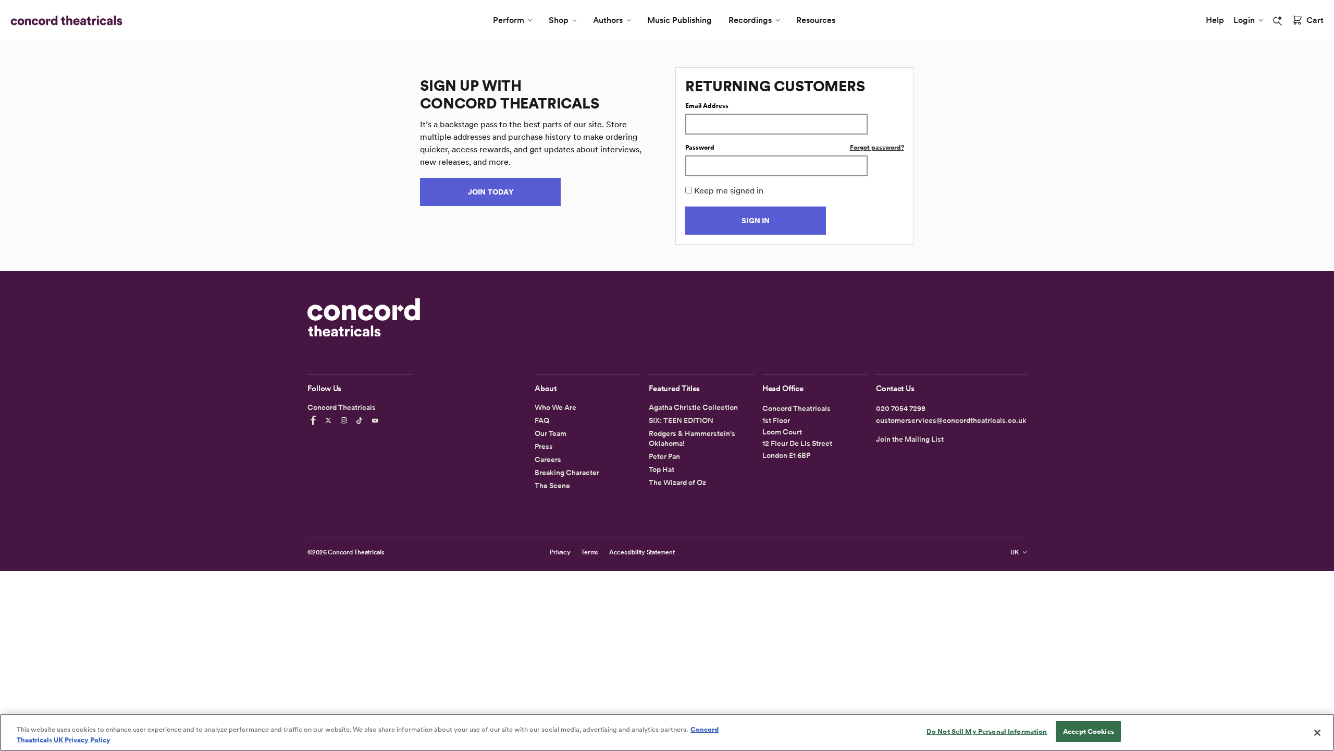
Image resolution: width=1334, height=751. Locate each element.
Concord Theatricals (356, 552)
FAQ (542, 420)
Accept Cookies (1088, 731)
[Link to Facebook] (314, 420)
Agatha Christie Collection (693, 407)
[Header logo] (64, 20)
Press (544, 446)
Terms (589, 552)
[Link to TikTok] (361, 420)
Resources (815, 20)
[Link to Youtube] (377, 420)
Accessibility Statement (641, 552)
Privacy (560, 552)
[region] (667, 732)
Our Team (550, 433)
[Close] (1317, 732)
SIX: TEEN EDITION (681, 420)
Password (699, 147)
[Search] (1277, 21)
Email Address (706, 106)
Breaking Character (567, 472)
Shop (559, 20)
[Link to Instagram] (345, 420)
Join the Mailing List (910, 439)
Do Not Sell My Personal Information (987, 731)
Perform (508, 20)
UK (1014, 552)
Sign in (756, 220)
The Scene (552, 485)
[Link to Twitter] (330, 420)
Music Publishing (679, 20)
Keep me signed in (728, 191)
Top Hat (661, 469)
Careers (548, 459)
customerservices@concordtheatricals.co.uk (951, 420)
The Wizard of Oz (677, 482)
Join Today (490, 192)
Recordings (750, 20)
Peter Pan (664, 456)
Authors (608, 20)
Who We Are (555, 407)
